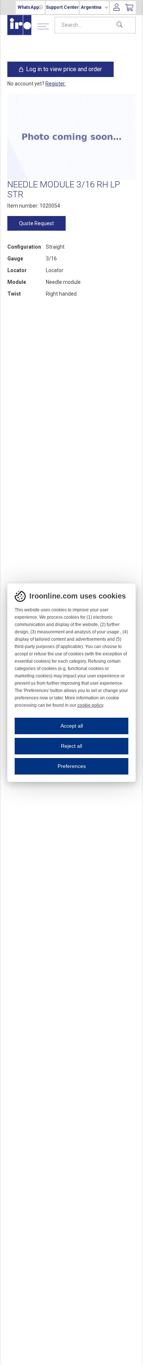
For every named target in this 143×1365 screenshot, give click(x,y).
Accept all (71, 726)
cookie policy (90, 705)
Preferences (72, 766)
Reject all (71, 746)
